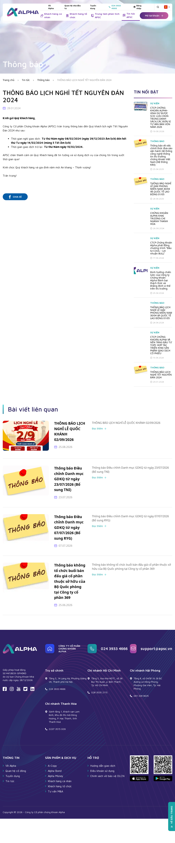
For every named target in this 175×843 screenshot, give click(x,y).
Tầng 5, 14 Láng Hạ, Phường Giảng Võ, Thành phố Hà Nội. (67, 680)
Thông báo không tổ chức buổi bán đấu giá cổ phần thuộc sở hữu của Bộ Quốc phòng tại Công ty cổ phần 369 (69, 581)
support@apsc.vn (156, 648)
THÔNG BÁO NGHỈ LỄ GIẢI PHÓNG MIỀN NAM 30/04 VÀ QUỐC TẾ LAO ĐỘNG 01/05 (160, 189)
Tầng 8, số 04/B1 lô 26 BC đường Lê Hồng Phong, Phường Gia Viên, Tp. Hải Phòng (148, 683)
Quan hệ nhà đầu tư (72, 7)
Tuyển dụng (93, 7)
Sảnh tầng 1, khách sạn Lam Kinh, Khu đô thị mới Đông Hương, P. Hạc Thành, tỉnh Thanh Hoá (64, 716)
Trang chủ (8, 80)
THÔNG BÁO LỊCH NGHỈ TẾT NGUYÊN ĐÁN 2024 (84, 80)
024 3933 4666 (114, 648)
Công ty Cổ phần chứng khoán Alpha (69, 649)
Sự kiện (154, 103)
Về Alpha (51, 7)
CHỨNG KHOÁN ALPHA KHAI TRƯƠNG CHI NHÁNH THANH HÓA (159, 218)
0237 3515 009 (57, 729)
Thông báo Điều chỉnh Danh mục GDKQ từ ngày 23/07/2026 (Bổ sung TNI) (69, 479)
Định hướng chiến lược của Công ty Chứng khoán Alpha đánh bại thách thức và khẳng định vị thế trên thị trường (160, 280)
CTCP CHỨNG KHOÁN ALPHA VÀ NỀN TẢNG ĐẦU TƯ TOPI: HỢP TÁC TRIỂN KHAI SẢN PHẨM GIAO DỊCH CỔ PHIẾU (161, 345)
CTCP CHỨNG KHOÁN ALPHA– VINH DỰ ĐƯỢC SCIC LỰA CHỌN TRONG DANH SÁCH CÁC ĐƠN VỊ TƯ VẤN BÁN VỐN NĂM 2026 (160, 117)
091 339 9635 (141, 695)
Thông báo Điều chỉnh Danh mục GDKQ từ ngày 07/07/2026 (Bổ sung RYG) (69, 527)
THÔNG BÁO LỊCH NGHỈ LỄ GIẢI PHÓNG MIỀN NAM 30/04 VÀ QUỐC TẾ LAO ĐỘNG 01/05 (161, 313)
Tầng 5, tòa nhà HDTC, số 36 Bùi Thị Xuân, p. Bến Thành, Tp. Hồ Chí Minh (107, 682)
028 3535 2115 (99, 692)
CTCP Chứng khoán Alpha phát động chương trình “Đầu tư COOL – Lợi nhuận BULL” (161, 248)
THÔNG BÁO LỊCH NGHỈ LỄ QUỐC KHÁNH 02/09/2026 (69, 431)
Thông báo (43, 80)
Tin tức (26, 80)
